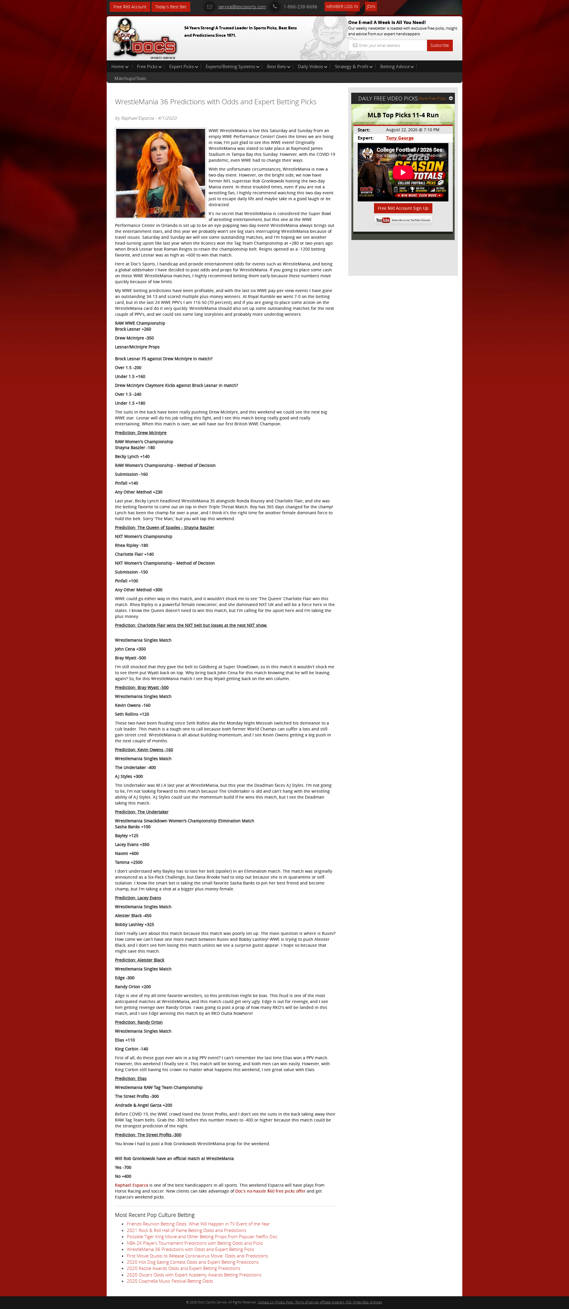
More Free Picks (432, 98)
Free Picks (147, 66)
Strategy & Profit (351, 66)
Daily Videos (310, 66)
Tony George (400, 138)
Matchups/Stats (130, 78)
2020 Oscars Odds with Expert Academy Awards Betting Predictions (194, 1275)
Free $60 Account (130, 6)
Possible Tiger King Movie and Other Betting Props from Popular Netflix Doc (202, 1236)
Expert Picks (181, 66)
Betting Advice (395, 66)
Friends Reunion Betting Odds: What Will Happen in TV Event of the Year (198, 1224)
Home (118, 66)
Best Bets (276, 66)
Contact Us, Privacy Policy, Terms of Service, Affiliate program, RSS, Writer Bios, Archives (320, 1302)
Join (371, 6)
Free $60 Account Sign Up (403, 208)
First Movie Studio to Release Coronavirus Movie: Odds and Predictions (197, 1256)
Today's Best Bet (170, 6)
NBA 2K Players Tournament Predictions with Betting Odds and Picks (195, 1243)
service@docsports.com (242, 6)
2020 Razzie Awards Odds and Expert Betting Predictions (183, 1268)
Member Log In (342, 6)
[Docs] (145, 37)
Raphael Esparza (132, 1185)
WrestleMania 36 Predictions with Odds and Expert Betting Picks (190, 1249)
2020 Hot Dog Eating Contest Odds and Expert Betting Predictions (193, 1262)
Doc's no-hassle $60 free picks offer (271, 1191)
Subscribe (440, 45)
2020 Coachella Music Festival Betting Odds (170, 1281)
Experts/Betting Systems (230, 66)
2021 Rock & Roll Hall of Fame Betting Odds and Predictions (186, 1230)
